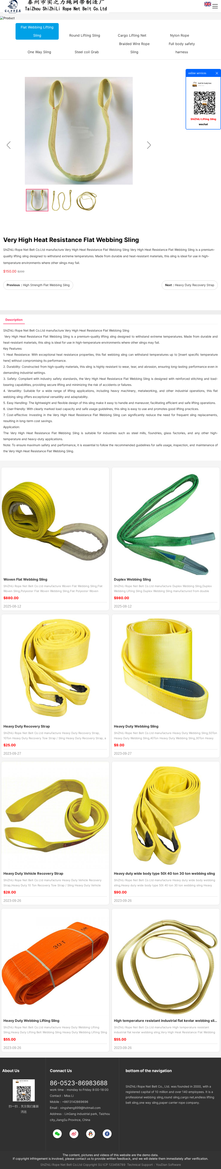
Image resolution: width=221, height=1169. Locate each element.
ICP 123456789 (114, 1164)
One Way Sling (39, 52)
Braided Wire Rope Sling (134, 48)
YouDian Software (168, 1164)
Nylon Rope (179, 35)
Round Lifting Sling (84, 35)
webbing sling (117, 354)
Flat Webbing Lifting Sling (37, 31)
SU (100, 1164)
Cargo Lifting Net (132, 35)
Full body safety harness (182, 48)
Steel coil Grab (87, 52)
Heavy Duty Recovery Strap (194, 285)
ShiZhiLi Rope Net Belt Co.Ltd (61, 1164)
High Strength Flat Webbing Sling (46, 285)
